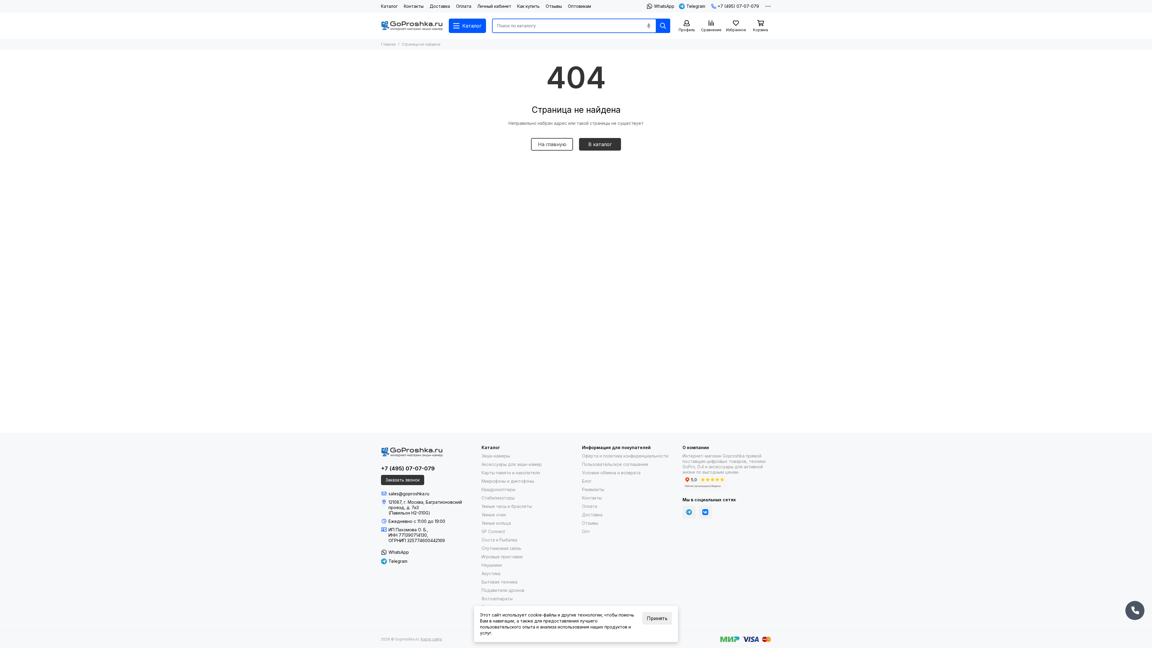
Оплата (463, 6)
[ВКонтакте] (705, 512)
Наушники (492, 565)
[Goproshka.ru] (412, 26)
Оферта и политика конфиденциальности (625, 455)
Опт (586, 531)
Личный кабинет (494, 6)
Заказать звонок (403, 479)
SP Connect (493, 531)
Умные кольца (496, 523)
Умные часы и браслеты (507, 506)
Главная (388, 44)
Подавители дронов (503, 590)
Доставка (440, 6)
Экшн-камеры (496, 455)
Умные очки (494, 514)
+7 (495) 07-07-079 (738, 6)
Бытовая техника (500, 581)
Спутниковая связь (501, 548)
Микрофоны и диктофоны (508, 481)
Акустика (491, 573)
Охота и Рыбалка (499, 539)
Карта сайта (431, 639)
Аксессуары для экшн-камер (512, 464)
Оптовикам (579, 6)
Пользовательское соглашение (615, 464)
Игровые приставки (502, 556)
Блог (587, 481)
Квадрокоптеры (498, 489)
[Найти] (663, 26)
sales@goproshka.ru (408, 493)
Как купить (528, 6)
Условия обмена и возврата (611, 472)
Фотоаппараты (497, 598)
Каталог (389, 6)
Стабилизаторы (498, 497)
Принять (657, 618)
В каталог (600, 144)
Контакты (414, 6)
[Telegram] (689, 512)
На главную (552, 144)
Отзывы (554, 6)
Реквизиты (593, 489)
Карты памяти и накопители (511, 472)
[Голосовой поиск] (649, 26)
